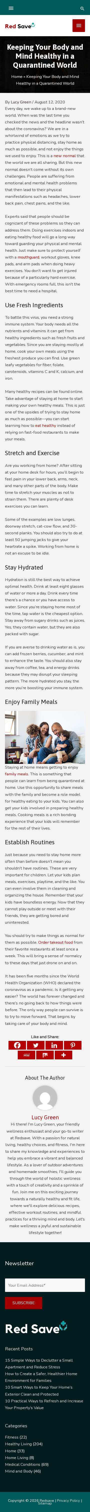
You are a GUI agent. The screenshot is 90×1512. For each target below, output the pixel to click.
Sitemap (45, 1503)
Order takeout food (55, 942)
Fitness (11, 1437)
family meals (16, 774)
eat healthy (45, 425)
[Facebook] (17, 1045)
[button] (82, 8)
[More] (63, 1055)
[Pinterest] (73, 1045)
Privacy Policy (68, 1500)
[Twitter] (35, 1045)
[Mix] (45, 1055)
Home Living (16, 1458)
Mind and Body (18, 1471)
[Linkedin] (54, 1045)
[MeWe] (26, 1055)
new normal (65, 156)
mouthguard (28, 257)
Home (10, 1451)
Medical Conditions (22, 1464)
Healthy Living (18, 1444)
